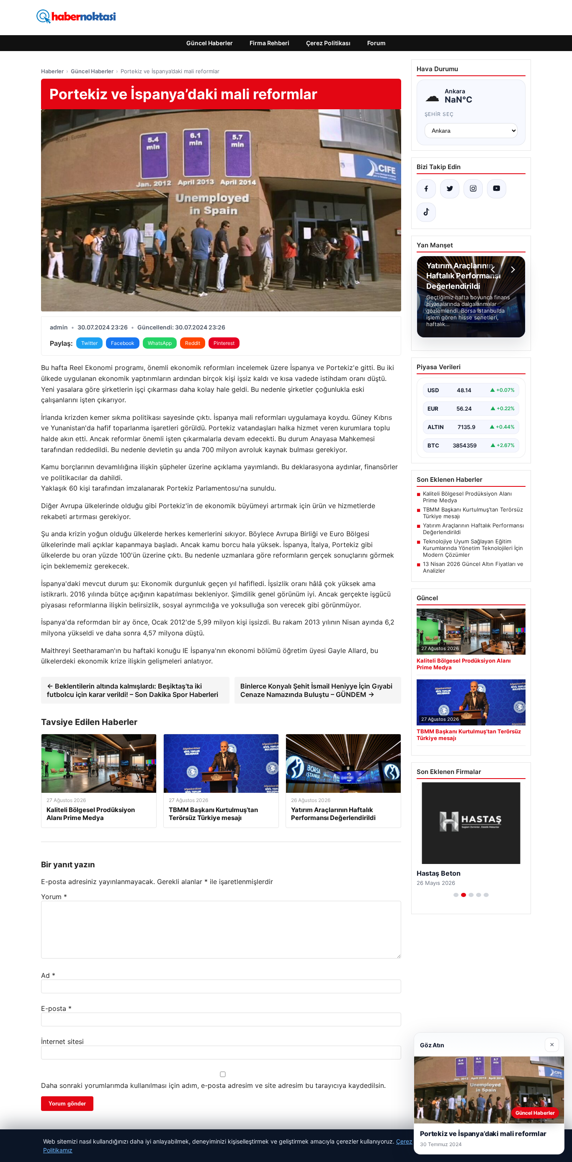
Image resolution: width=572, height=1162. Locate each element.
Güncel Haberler (209, 42)
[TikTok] (426, 212)
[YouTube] (496, 188)
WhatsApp (160, 343)
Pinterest (224, 343)
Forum (376, 42)
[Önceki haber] (494, 269)
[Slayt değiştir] (456, 895)
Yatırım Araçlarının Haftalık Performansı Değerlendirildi (473, 528)
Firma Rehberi (269, 42)
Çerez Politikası (328, 42)
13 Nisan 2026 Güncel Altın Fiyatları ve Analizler (473, 567)
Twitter (89, 343)
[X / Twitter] (449, 188)
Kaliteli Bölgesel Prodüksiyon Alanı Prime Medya (467, 497)
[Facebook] (426, 188)
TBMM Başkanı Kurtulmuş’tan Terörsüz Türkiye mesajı (473, 512)
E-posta (56, 1008)
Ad (48, 975)
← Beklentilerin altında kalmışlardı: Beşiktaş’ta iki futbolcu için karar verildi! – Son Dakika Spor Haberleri (132, 690)
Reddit (192, 343)
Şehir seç (439, 114)
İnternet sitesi (62, 1041)
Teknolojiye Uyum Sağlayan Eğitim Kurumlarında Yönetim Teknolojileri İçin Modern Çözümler (473, 548)
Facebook (122, 343)
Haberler (52, 71)
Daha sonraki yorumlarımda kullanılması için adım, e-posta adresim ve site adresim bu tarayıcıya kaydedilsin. (213, 1085)
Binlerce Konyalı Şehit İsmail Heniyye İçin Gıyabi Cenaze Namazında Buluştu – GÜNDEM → (316, 690)
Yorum (54, 896)
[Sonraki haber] (512, 269)
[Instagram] (473, 188)
